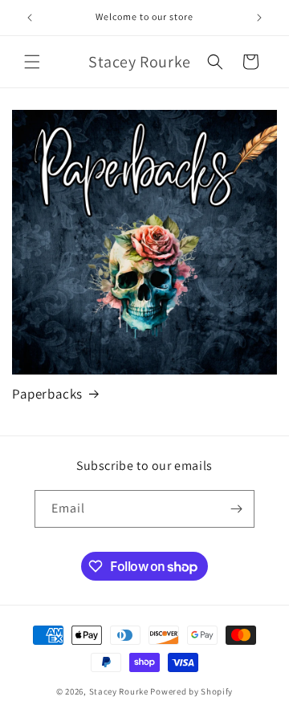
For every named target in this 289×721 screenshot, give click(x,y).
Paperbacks (47, 394)
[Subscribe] (236, 509)
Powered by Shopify (191, 691)
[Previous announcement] (29, 17)
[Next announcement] (259, 17)
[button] (32, 61)
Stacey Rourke (119, 691)
